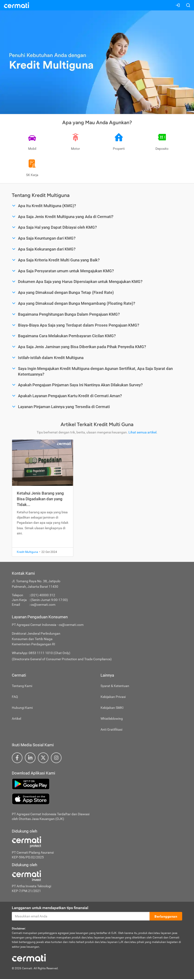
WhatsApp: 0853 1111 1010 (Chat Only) (41, 653)
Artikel (16, 718)
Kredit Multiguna (27, 552)
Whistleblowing (112, 718)
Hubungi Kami (22, 708)
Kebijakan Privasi (113, 697)
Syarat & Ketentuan (115, 686)
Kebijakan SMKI (112, 708)
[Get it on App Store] (97, 799)
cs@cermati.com (43, 604)
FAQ (15, 697)
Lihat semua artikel (142, 432)
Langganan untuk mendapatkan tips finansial (50, 908)
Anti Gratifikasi (111, 729)
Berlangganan (165, 916)
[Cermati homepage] (29, 957)
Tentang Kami (22, 686)
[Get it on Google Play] (97, 784)
